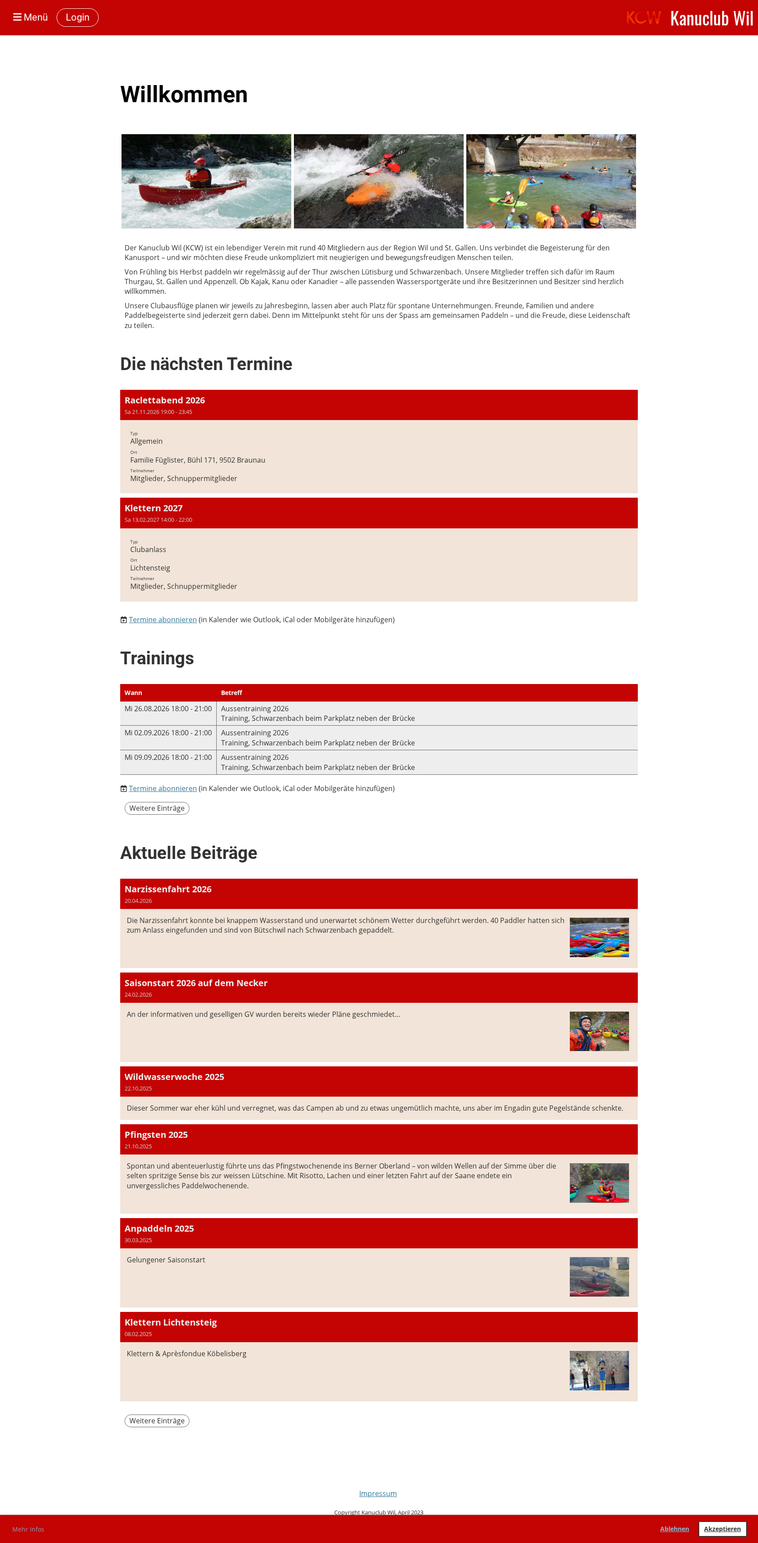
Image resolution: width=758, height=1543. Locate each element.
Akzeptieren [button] (722, 1529)
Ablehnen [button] (674, 1529)
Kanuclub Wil (712, 17)
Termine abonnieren (163, 619)
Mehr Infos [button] (28, 1529)
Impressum (378, 1493)
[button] (379, 441)
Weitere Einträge (157, 808)
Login (77, 17)
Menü (34, 17)
